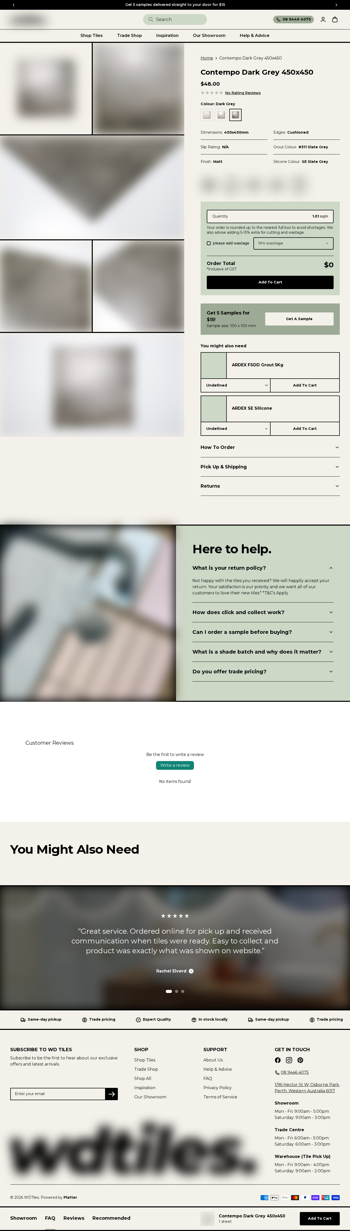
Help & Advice (217, 1069)
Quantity (220, 216)
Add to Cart (305, 385)
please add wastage (231, 243)
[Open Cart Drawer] (335, 19)
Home (207, 58)
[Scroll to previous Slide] (13, 5)
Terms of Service (220, 1097)
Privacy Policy (217, 1087)
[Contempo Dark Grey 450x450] (28, 19)
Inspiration (145, 1087)
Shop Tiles (144, 1060)
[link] (270, 93)
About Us (213, 1060)
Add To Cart (270, 282)
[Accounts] (323, 19)
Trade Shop (146, 1069)
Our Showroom (150, 1097)
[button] (46, 89)
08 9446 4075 (297, 19)
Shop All (142, 1078)
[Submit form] (151, 19)
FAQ (207, 1078)
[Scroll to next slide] (336, 5)
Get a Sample (299, 319)
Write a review (175, 765)
